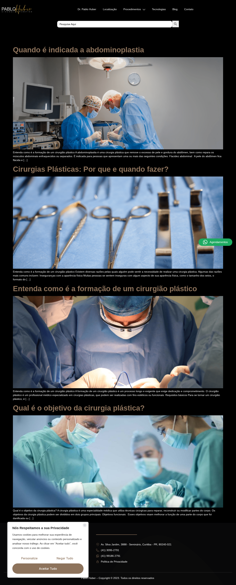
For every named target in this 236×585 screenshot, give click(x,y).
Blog (175, 9)
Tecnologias (159, 9)
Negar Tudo (65, 558)
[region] (47, 550)
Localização (110, 9)
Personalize (29, 558)
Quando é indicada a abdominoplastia (78, 50)
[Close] (84, 525)
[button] (215, 242)
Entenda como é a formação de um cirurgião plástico (105, 289)
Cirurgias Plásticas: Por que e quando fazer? (91, 169)
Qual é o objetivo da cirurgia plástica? (79, 408)
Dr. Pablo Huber (87, 9)
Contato (188, 9)
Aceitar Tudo (48, 568)
